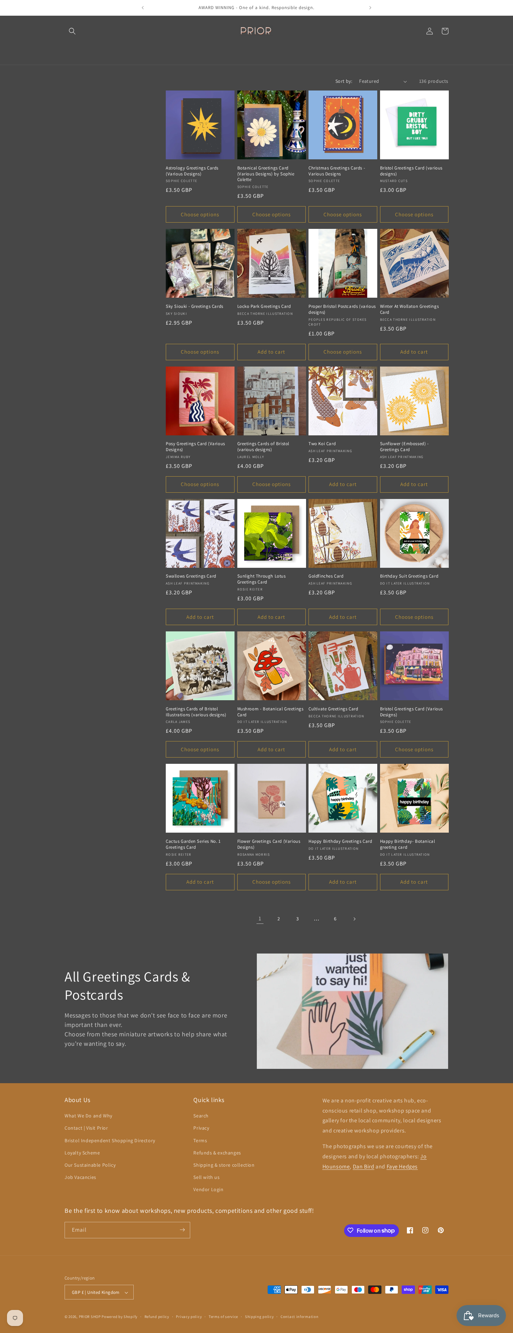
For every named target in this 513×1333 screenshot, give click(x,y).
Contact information (299, 1316)
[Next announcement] (370, 7)
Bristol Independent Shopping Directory (110, 1140)
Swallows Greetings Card (191, 576)
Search (201, 1116)
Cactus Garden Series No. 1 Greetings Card (193, 844)
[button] (72, 31)
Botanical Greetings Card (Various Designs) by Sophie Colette (266, 174)
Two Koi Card (322, 444)
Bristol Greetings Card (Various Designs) (411, 712)
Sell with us (206, 1177)
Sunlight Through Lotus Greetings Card (261, 579)
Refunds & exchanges (217, 1153)
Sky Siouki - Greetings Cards (194, 306)
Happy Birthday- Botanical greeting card (407, 844)
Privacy (201, 1128)
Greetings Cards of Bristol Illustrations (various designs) (196, 712)
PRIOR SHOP (90, 1316)
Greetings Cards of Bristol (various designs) (263, 446)
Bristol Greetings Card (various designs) (411, 171)
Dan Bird (363, 1166)
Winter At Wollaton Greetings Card (409, 309)
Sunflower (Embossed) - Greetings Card (404, 446)
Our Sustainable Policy (90, 1165)
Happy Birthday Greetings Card (340, 841)
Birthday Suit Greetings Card (409, 576)
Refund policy (156, 1316)
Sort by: (343, 81)
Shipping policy (259, 1316)
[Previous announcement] (142, 7)
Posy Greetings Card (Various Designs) (195, 446)
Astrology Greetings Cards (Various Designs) (192, 171)
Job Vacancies (80, 1177)
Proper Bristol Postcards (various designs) (342, 309)
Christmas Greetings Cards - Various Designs (336, 171)
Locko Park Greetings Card (264, 306)
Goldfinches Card (326, 576)
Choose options (200, 214)
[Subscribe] (182, 1230)
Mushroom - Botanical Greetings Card (270, 712)
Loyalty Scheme (82, 1153)
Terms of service (223, 1316)
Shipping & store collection (223, 1165)
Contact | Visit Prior (86, 1128)
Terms (200, 1140)
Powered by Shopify (119, 1316)
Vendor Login (208, 1190)
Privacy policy (189, 1316)
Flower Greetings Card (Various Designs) (268, 844)
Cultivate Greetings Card (333, 709)
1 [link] (260, 918)
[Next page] (354, 919)
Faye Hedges (402, 1166)
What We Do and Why (88, 1116)
